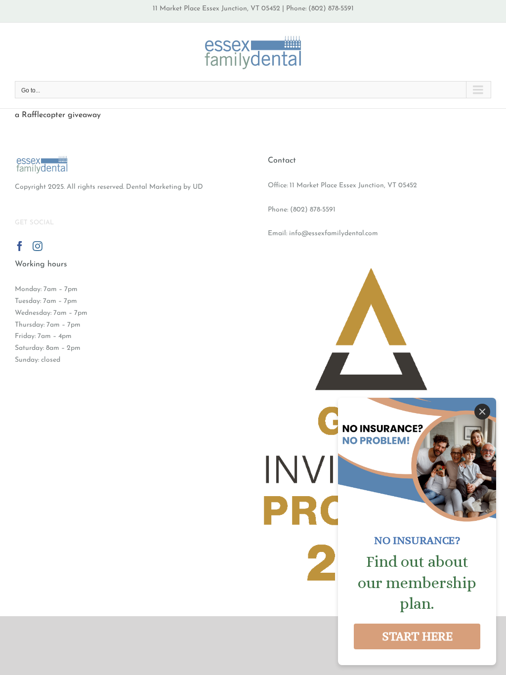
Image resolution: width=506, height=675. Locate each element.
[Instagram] (37, 246)
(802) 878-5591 (313, 209)
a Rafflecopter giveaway (58, 115)
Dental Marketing (153, 187)
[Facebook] (20, 246)
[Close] (482, 412)
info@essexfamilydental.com (333, 233)
